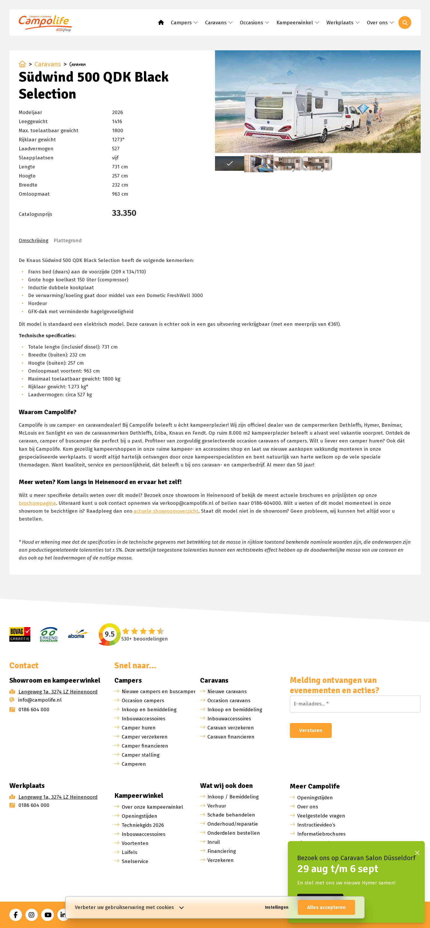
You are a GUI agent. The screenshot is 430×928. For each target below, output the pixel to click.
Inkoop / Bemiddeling (233, 797)
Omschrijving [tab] (33, 240)
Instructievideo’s (316, 825)
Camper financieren (145, 746)
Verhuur (216, 806)
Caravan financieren (230, 737)
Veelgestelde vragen (321, 816)
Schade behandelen (231, 815)
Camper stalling (140, 755)
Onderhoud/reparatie (232, 824)
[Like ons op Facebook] (15, 915)
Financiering (221, 851)
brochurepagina (37, 503)
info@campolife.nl (40, 700)
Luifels (129, 852)
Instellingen (276, 907)
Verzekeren (220, 860)
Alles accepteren (326, 907)
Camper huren (139, 728)
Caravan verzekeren (230, 728)
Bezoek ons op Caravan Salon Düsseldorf (356, 858)
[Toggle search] (404, 22)
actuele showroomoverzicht (166, 511)
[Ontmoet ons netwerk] (63, 915)
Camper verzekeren (145, 737)
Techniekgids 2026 (143, 825)
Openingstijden (139, 816)
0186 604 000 (33, 710)
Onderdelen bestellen (233, 833)
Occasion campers (143, 701)
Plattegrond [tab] (68, 240)
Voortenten (135, 843)
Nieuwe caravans (227, 691)
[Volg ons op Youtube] (47, 915)
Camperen (134, 764)
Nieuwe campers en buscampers (160, 691)
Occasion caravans (228, 701)
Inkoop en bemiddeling (149, 710)
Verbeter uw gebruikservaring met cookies (124, 907)
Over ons (307, 807)
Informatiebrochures (321, 834)
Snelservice (135, 861)
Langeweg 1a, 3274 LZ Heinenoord (57, 692)
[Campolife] (48, 24)
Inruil (213, 842)
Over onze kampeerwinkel (152, 807)
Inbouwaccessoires (143, 719)
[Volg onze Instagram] (31, 915)
